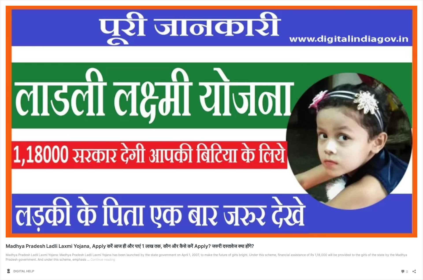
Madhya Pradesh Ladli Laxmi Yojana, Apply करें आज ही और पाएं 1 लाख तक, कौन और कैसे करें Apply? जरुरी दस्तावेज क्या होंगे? (130, 246)
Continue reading (103, 259)
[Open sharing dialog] (414, 270)
